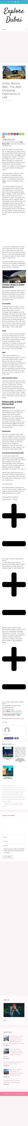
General (5, 786)
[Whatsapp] (23, 134)
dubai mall (9, 787)
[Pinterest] (15, 2)
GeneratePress (21, 1093)
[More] (3, 137)
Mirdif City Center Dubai (16, 718)
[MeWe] (17, 134)
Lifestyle (10, 786)
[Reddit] (9, 134)
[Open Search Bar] (25, 29)
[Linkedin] (12, 134)
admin (10, 100)
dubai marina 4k (5, 789)
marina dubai (12, 797)
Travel (13, 786)
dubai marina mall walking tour (14, 792)
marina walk (10, 799)
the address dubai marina (19, 799)
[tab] (14, 535)
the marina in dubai (6, 801)
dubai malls (14, 787)
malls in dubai (5, 797)
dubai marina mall (14, 789)
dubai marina (20, 787)
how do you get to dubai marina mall (15, 796)
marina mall (18, 797)
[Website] (15, 738)
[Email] (18, 738)
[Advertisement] (14, 49)
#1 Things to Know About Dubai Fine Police (13, 803)
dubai (5, 787)
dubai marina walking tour (14, 794)
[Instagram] (12, 2)
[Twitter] (18, 2)
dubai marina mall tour (13, 791)
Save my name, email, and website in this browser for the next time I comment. (14, 850)
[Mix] (20, 134)
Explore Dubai (14, 15)
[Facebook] (9, 2)
